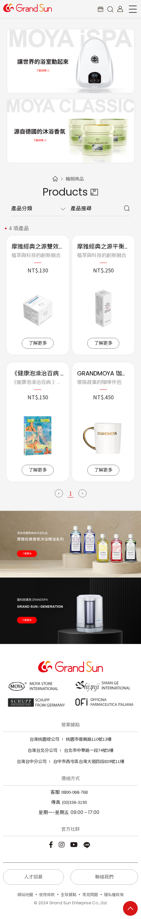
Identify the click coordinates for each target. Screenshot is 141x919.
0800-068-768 (74, 792)
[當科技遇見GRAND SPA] (70, 611)
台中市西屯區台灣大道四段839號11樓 (70, 761)
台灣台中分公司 (32, 761)
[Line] (87, 844)
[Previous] (59, 493)
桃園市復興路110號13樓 (70, 739)
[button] (110, 9)
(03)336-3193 (74, 802)
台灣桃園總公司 (44, 739)
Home (55, 179)
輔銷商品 (75, 179)
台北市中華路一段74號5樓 (70, 750)
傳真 (55, 802)
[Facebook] (52, 844)
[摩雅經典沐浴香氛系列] (71, 131)
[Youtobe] (74, 844)
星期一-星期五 (54, 812)
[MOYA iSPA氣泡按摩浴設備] (71, 61)
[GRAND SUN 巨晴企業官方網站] (27, 7)
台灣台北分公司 (42, 750)
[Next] (82, 493)
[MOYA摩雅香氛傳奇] (70, 544)
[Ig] (62, 844)
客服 (55, 792)
